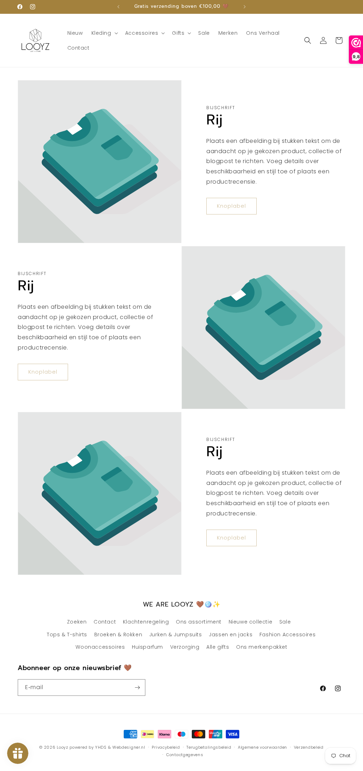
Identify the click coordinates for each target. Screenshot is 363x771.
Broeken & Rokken (118, 634)
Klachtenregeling (146, 621)
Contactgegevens (184, 755)
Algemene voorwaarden (262, 747)
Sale (285, 621)
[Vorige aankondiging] (118, 6)
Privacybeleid (166, 747)
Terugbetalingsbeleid (208, 747)
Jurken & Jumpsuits (175, 634)
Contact (105, 621)
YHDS (101, 747)
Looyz (62, 747)
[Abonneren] (137, 687)
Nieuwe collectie (251, 621)
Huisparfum (147, 646)
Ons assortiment (199, 621)
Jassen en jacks (230, 634)
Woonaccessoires (100, 646)
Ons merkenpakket (261, 646)
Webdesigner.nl (128, 747)
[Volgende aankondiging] (244, 6)
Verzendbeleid (309, 747)
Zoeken (77, 621)
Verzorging (185, 646)
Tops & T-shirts (67, 634)
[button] (104, 33)
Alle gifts (217, 646)
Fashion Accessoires (287, 634)
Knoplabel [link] (231, 205)
